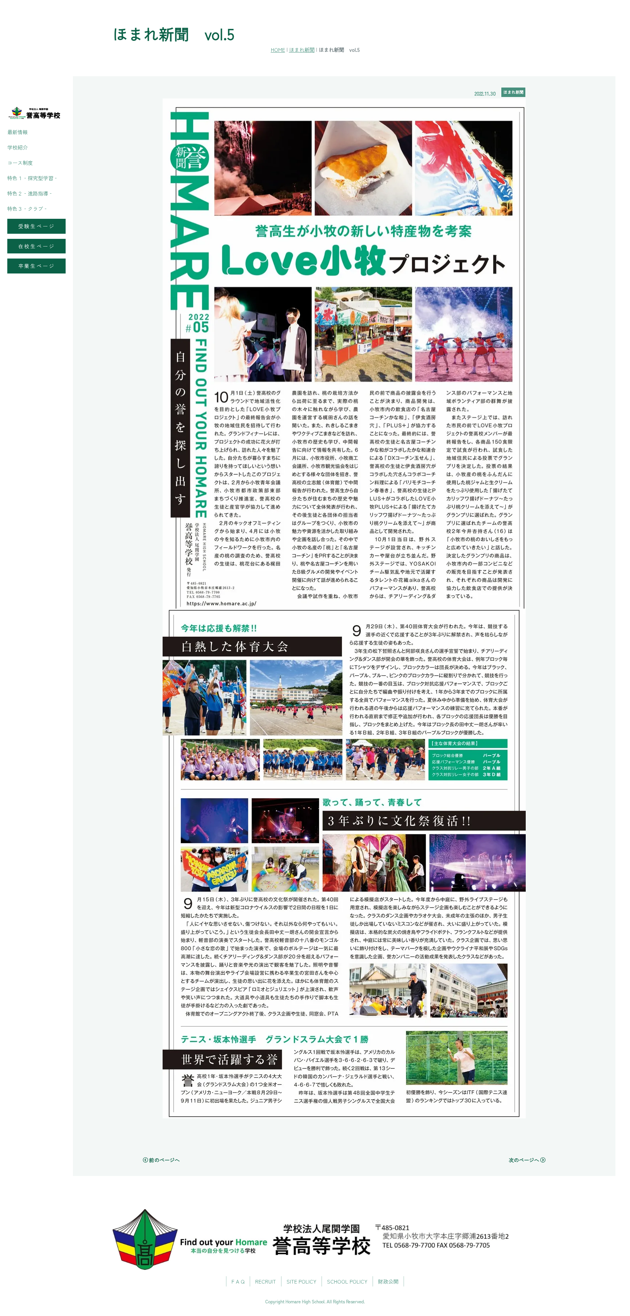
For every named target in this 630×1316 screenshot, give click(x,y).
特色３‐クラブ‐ (27, 208)
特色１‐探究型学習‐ (32, 178)
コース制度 (20, 162)
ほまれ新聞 (302, 49)
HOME (278, 49)
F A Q (238, 1281)
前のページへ (164, 1160)
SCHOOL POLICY (347, 1281)
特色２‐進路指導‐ (30, 193)
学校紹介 (17, 147)
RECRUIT (265, 1281)
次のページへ (524, 1160)
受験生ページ (36, 226)
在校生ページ (36, 246)
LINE (615, 691)
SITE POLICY (301, 1281)
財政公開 (388, 1281)
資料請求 (615, 624)
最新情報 (17, 132)
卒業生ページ (36, 265)
